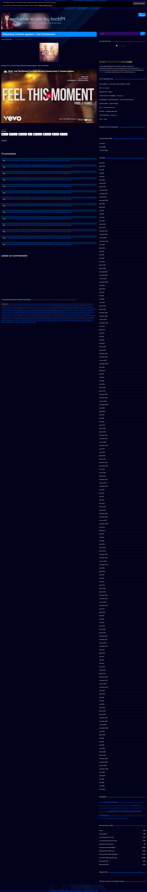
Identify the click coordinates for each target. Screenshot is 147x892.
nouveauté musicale (7, 312)
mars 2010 (102, 707)
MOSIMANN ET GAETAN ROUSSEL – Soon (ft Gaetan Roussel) (116, 99)
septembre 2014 (103, 523)
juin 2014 (101, 534)
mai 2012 (101, 619)
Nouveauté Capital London (106, 844)
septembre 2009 (103, 728)
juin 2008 (101, 779)
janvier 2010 (102, 714)
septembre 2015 (103, 486)
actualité (20, 304)
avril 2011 (101, 663)
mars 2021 (102, 384)
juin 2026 (101, 169)
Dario (30, 305)
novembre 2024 (103, 234)
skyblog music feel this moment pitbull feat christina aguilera (19, 319)
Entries (102, 147)
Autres (29, 39)
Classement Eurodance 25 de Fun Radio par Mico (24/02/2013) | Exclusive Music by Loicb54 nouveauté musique (38, 218)
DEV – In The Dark (104, 88)
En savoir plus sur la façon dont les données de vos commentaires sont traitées (53, 299)
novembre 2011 (103, 639)
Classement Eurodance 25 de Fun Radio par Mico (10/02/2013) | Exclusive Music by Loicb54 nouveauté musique (38, 199)
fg (31, 309)
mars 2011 (102, 666)
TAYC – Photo (103, 119)
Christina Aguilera (60, 304)
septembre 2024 (103, 241)
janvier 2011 (102, 673)
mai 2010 (101, 700)
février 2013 (102, 588)
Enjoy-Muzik (68, 305)
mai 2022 (101, 336)
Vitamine (21, 322)
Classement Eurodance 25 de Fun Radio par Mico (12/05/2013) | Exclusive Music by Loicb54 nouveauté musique (38, 231)
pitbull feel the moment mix (55, 315)
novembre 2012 (103, 598)
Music (36, 310)
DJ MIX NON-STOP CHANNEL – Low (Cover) (111, 95)
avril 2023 (101, 299)
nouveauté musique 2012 (33, 312)
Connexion (102, 143)
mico (29, 310)
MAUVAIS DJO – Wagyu (105, 92)
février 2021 (102, 387)
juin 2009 (101, 738)
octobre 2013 (103, 561)
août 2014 (102, 527)
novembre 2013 (103, 557)
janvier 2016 (102, 476)
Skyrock (78, 320)
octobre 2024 (103, 237)
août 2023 (102, 285)
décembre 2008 (103, 758)
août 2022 (102, 326)
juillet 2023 (102, 289)
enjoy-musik (60, 305)
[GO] (143, 33)
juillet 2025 (102, 207)
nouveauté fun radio (86, 310)
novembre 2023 (103, 275)
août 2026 (102, 163)
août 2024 (102, 244)
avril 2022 (101, 340)
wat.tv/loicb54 (28, 322)
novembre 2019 (103, 438)
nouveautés (44, 312)
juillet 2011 (102, 653)
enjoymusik (75, 305)
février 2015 (102, 506)
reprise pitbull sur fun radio (53, 317)
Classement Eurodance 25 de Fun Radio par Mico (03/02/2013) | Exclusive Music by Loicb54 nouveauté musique (38, 193)
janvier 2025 (102, 227)
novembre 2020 (103, 397)
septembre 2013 (103, 564)
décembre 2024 (103, 231)
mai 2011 (101, 660)
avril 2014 (101, 540)
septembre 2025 (103, 200)
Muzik (53, 310)
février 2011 (102, 670)
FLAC (33, 309)
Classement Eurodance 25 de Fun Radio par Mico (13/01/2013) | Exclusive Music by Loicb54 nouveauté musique (38, 173)
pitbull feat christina (76, 314)
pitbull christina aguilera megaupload (12, 314)
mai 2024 (101, 254)
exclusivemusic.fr (39, 307)
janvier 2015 (102, 510)
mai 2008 (101, 782)
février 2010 (102, 711)
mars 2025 (102, 220)
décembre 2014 (103, 513)
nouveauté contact (65, 310)
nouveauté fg (76, 310)
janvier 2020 (102, 432)
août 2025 (102, 203)
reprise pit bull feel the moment (17, 317)
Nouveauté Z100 (103, 864)
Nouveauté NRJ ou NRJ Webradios (108, 854)
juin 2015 (101, 493)
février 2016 (102, 472)
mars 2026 (102, 180)
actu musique (13, 304)
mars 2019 (102, 452)
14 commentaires (20, 39)
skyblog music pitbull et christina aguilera (19, 320)
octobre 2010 (103, 683)
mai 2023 (101, 295)
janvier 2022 (102, 350)
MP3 (33, 310)
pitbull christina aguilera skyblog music (58, 314)
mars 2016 (102, 469)
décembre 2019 (103, 435)
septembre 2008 (103, 769)
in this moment (52, 309)
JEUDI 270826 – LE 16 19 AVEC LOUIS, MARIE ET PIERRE (114, 84)
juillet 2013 (102, 571)
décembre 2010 (103, 677)
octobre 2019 (103, 442)
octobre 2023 (103, 278)
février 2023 (102, 306)
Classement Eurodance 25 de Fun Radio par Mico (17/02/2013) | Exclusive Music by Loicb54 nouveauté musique (38, 212)
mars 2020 (102, 425)
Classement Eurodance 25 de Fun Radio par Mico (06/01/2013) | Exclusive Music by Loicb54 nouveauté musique (38, 167)
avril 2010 (101, 704)
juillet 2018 (102, 455)
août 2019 (102, 449)
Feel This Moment (57, 307)
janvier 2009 (102, 755)
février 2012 (102, 629)
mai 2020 (101, 418)
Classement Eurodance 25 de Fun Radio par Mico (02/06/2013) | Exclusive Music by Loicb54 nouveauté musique (38, 238)
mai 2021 (101, 377)
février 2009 (102, 752)
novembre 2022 (103, 316)
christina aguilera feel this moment (76, 304)
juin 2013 (101, 574)
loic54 (64, 309)
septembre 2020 (103, 404)
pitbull (91, 312)
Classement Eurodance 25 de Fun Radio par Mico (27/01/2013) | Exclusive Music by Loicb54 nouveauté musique (38, 186)
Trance (16, 322)
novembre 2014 (103, 517)
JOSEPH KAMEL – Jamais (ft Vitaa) (108, 103)
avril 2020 (101, 421)
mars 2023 (102, 302)
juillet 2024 (102, 248)
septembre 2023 (103, 282)
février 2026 (102, 183)
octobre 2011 (103, 643)
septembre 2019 (103, 445)
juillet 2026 (102, 166)
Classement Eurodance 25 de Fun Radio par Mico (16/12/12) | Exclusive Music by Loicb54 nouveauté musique (38, 160)
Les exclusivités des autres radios (108, 840)
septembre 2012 (103, 605)
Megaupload (87, 309)
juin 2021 (101, 374)
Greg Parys (44, 309)
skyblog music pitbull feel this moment (43, 320)
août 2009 (102, 731)
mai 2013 (101, 578)
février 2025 (102, 224)
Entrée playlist (103, 834)
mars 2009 (102, 748)
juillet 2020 (102, 411)
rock (68, 317)
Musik (46, 310)
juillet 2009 (102, 734)
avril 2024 (101, 258)
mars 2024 (102, 261)
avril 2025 (101, 217)
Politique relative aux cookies (45, 5)
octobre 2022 (103, 319)
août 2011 (102, 649)
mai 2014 (101, 537)
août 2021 (102, 367)
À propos (142, 15)
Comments (103, 150)
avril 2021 (101, 380)
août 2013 (102, 568)
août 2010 (102, 690)
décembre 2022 (103, 312)
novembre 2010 (103, 680)
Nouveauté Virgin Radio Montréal (108, 857)
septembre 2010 (103, 687)
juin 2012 (101, 615)
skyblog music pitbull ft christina (66, 320)
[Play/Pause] (100, 62)
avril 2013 (101, 581)
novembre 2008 (103, 762)
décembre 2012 (103, 595)
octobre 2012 (103, 602)
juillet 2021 (102, 370)
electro (43, 305)
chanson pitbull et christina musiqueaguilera (40, 304)
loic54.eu (69, 309)
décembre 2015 (103, 479)
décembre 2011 (103, 636)
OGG (78, 312)
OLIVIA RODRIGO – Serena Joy (107, 115)
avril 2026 (101, 176)
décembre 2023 (103, 272)
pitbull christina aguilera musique (35, 314)
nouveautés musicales (54, 312)
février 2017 (102, 459)
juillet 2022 (102, 329)
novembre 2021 (103, 357)
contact (21, 305)
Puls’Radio (102, 72)
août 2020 (102, 408)
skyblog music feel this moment (85, 317)
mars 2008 (102, 789)
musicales (41, 310)
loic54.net (75, 309)
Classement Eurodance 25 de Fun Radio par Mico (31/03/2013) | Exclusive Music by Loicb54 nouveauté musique (38, 225)
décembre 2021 (103, 353)
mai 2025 (101, 214)
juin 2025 (101, 210)
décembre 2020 (103, 394)
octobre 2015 (103, 483)
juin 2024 (101, 251)
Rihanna (64, 317)
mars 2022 (102, 343)
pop (65, 315)
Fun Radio (38, 309)
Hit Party (142, 68)
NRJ (75, 312)
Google (52, 891)
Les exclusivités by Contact (106, 837)
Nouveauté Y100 (103, 861)
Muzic (50, 310)
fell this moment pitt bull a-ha (21, 309)
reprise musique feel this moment (79, 315)
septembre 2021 (103, 363)
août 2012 (102, 609)
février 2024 (102, 265)
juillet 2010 (102, 694)
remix (68, 315)
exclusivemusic (17, 307)
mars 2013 (102, 585)
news (57, 310)
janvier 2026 (102, 186)
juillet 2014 (102, 530)
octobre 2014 (103, 520)
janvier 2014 (102, 551)
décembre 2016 (103, 462)
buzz (24, 304)
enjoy (47, 305)
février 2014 (102, 547)
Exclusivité (48, 307)
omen (81, 312)
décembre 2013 (103, 554)
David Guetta (37, 305)
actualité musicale (70, 891)
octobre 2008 (103, 765)
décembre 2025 (103, 190)
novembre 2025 (103, 193)
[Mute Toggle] (127, 62)
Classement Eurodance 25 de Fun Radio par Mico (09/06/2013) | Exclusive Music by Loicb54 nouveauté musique (38, 244)
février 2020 (102, 428)
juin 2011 (101, 656)
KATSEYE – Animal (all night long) (108, 111)
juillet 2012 (102, 612)
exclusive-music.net (7, 307)
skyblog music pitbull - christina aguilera (51, 319)
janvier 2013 (102, 592)
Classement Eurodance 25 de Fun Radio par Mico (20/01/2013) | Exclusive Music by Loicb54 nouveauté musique (38, 180)
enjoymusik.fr (83, 305)
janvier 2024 (102, 268)
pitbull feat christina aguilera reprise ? (35, 315)
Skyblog (73, 317)
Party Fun (86, 312)
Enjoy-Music (53, 305)
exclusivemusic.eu (28, 307)
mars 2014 (102, 544)
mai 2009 (101, 741)
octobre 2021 (103, 360)
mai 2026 (101, 173)
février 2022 (102, 346)
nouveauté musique (19, 312)
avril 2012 (101, 622)
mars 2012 (102, 626)
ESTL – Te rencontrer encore (107, 107)
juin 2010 (101, 697)
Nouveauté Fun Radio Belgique (107, 847)
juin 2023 (101, 292)
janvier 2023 (102, 309)
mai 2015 (101, 496)
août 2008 (102, 772)
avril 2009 (101, 745)
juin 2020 (101, 414)
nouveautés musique (68, 312)
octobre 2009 (103, 724)
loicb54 (81, 309)
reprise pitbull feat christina (36, 317)
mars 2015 (102, 503)
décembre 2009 (103, 717)
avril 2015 (101, 500)
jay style (59, 309)
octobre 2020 (103, 401)
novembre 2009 (103, 721)
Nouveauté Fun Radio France (107, 851)
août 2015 (102, 489)
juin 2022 (101, 333)
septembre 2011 (103, 646)
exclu (89, 305)
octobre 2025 (103, 197)
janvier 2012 (102, 632)
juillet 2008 (102, 775)
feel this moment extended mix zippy (72, 307)
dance (26, 305)
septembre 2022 (103, 323)
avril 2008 (101, 786)
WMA (34, 322)
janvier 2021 (102, 391)
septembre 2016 (103, 466)
